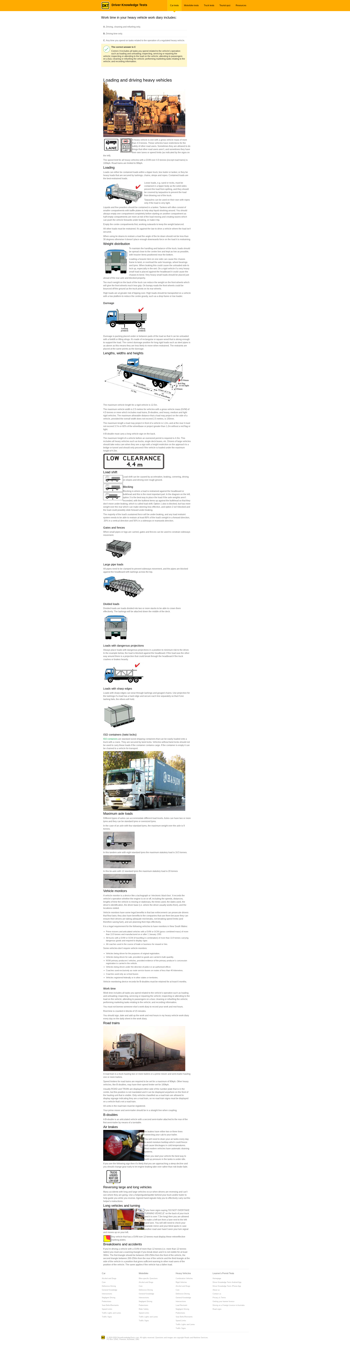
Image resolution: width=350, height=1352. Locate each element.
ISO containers (110, 739)
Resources (241, 5)
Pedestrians (106, 1301)
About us (216, 1290)
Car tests (174, 5)
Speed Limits (107, 1309)
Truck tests (209, 5)
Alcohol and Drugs (109, 1278)
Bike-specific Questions (148, 1278)
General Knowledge (109, 1290)
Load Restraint (181, 1305)
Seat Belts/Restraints (110, 1305)
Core (104, 1282)
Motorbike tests (191, 5)
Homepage (217, 1278)
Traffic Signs (107, 1317)
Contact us (217, 1294)
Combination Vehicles (184, 1278)
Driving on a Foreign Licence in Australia (228, 1305)
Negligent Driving (108, 1298)
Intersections (107, 1294)
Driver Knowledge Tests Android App (227, 1282)
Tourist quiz (225, 5)
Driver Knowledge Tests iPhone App (227, 1286)
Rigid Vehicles (181, 1282)
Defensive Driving (109, 1286)
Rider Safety (144, 1309)
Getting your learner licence (223, 1301)
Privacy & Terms (219, 1298)
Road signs (217, 1309)
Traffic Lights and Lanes (111, 1313)
